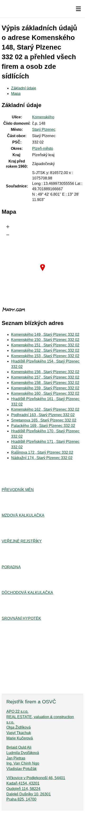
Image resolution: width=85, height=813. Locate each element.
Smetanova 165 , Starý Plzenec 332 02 (43, 420)
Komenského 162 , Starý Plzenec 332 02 (45, 409)
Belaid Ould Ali (18, 747)
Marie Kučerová (19, 738)
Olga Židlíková (18, 727)
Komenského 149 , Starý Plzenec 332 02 (45, 335)
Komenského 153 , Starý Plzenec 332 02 (45, 356)
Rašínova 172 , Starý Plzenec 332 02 (42, 452)
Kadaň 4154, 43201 (22, 783)
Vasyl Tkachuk (18, 733)
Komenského (43, 117)
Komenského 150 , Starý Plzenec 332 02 (45, 340)
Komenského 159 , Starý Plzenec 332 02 (45, 388)
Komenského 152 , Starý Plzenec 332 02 (45, 350)
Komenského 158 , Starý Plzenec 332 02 (45, 383)
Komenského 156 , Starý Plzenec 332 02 (45, 372)
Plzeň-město (42, 149)
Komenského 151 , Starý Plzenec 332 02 (45, 345)
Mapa (16, 94)
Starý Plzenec (43, 130)
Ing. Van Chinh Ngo (22, 763)
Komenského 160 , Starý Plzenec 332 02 (45, 393)
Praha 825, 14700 (21, 799)
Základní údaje (23, 88)
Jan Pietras (15, 758)
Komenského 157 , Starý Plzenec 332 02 (45, 377)
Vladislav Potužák (21, 769)
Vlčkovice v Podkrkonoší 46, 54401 (35, 778)
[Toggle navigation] (78, 9)
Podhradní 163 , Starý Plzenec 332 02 (43, 415)
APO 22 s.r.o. (17, 711)
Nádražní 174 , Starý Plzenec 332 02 (41, 458)
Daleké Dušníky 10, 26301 (28, 794)
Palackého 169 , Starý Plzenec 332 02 (43, 426)
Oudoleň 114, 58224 (23, 789)
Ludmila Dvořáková (22, 753)
